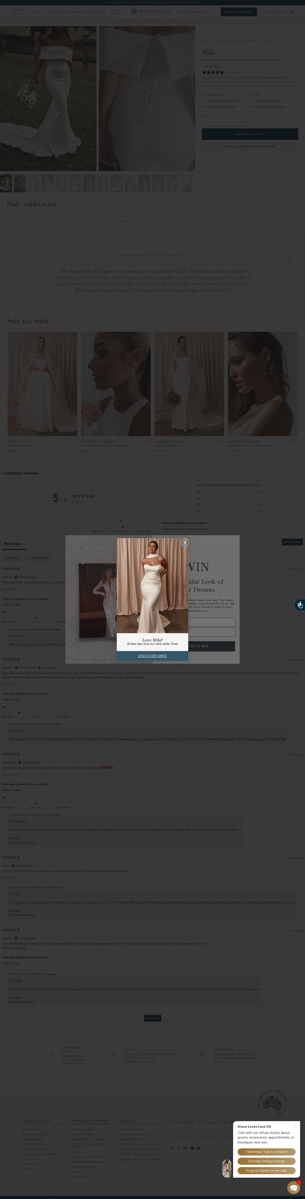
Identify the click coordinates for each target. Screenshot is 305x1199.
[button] (293, 1187)
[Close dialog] (185, 542)
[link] (152, 585)
